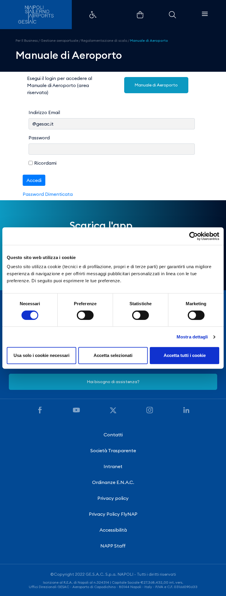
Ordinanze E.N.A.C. (113, 482)
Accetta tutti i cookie (185, 355)
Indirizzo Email (44, 112)
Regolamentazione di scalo (104, 40)
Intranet (113, 466)
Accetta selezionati (113, 355)
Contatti (113, 435)
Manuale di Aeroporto (149, 40)
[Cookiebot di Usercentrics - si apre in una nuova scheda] (193, 236)
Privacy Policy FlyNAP (113, 514)
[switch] (85, 315)
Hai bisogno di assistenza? (113, 381)
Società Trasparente (113, 450)
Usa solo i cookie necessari (41, 355)
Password (39, 138)
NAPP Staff (113, 546)
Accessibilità (113, 530)
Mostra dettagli (192, 336)
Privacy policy (113, 498)
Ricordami (45, 163)
